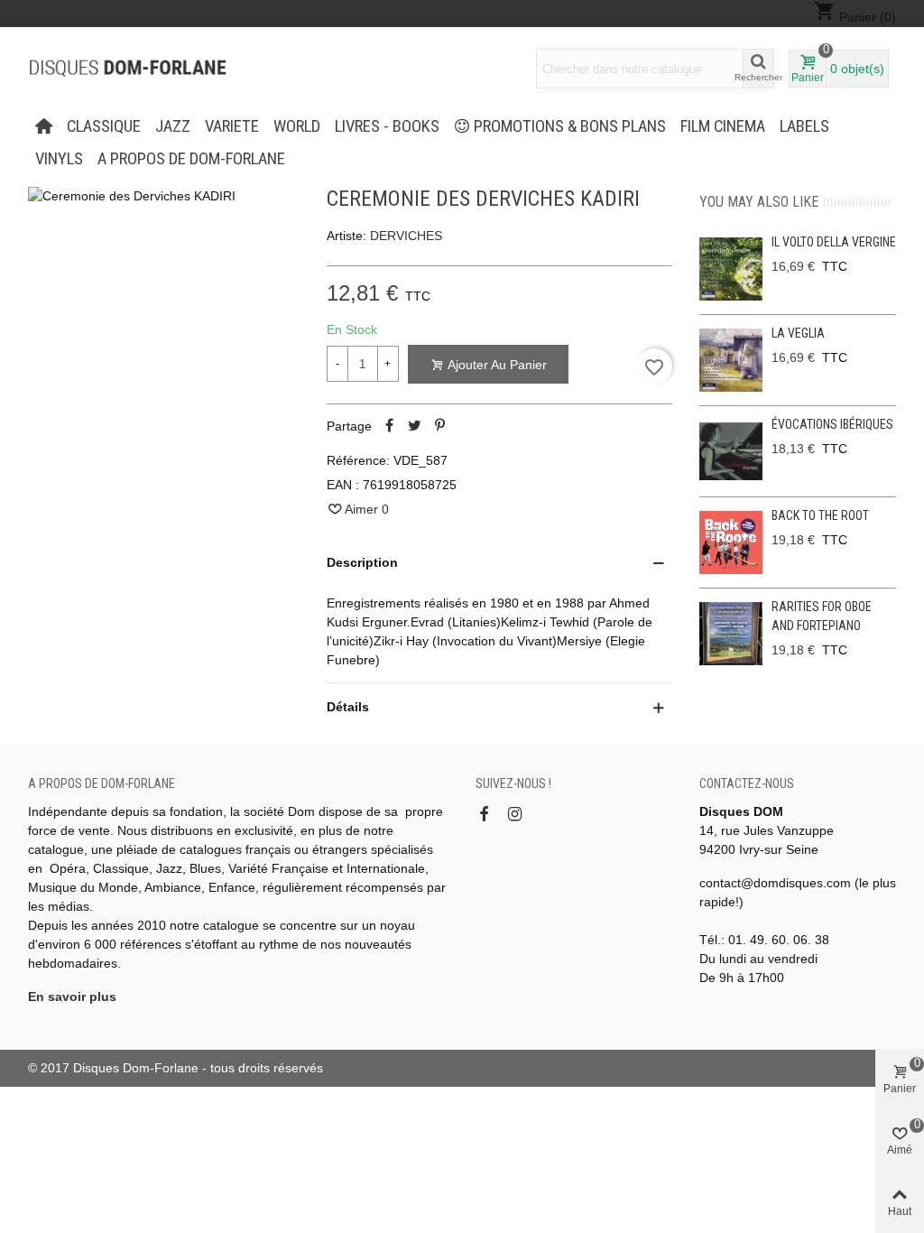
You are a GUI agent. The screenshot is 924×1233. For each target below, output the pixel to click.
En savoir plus (72, 996)
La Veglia (798, 333)
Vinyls (59, 159)
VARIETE (232, 126)
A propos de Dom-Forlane (191, 159)
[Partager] (390, 426)
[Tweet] (415, 426)
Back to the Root (820, 515)
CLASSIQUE (104, 126)
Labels (804, 126)
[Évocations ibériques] (730, 451)
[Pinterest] (440, 426)
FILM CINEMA (722, 126)
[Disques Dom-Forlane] (127, 68)
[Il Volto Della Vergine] (730, 269)
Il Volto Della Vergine (834, 242)
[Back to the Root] (730, 542)
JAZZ (172, 126)
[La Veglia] (730, 360)
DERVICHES (406, 235)
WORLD (296, 126)
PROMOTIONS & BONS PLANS (570, 126)
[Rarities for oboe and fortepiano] (730, 634)
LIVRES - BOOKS (387, 126)
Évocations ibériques (832, 424)
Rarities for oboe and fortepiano (822, 616)
